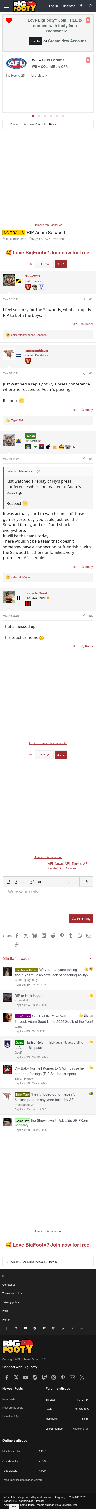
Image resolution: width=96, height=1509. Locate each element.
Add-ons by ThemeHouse (19, 1505)
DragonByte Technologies (17, 1501)
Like (74, 324)
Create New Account (67, 41)
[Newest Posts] (81, 6)
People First (60, 85)
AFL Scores (67, 868)
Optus (43, 85)
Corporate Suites (40, 89)
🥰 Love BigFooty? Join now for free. (48, 252)
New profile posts (12, 1407)
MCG (76, 80)
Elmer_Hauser (24, 1078)
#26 (91, 299)
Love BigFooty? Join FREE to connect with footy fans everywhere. (55, 25)
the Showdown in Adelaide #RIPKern (59, 1120)
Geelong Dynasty (26, 979)
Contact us (9, 1284)
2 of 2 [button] (61, 264)
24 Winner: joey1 (40, 102)
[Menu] (6, 6)
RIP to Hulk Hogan (29, 995)
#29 (91, 615)
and (29, 335)
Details (39, 1501)
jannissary (21, 1125)
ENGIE (55, 80)
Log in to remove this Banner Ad (48, 743)
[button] (8, 882)
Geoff (18, 1052)
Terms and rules (12, 1293)
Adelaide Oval (38, 80)
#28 (91, 459)
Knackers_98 (81, 1428)
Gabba (66, 80)
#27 (91, 373)
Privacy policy (10, 1302)
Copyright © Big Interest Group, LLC (24, 1359)
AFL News (55, 863)
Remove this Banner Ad (48, 225)
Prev (46, 264)
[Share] (83, 299)
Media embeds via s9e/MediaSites (57, 1505)
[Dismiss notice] (88, 20)
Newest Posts (12, 1388)
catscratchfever (16, 238)
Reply (89, 324)
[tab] (33, 116)
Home (6, 1319)
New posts (8, 1399)
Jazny (18, 1026)
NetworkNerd (23, 1000)
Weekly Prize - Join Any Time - (53, 61)
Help (5, 1310)
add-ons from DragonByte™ (54, 1497)
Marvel (32, 85)
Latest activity (10, 1416)
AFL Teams (73, 863)
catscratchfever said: (21, 471)
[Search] (90, 6)
